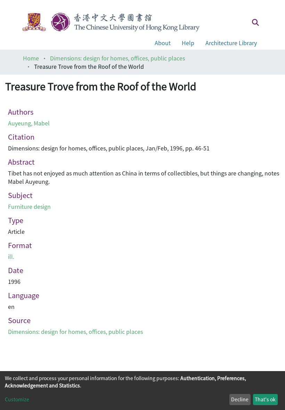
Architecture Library (231, 43)
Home (31, 58)
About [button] (163, 43)
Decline (240, 399)
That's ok (265, 399)
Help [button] (188, 43)
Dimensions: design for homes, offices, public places (117, 58)
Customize (17, 399)
